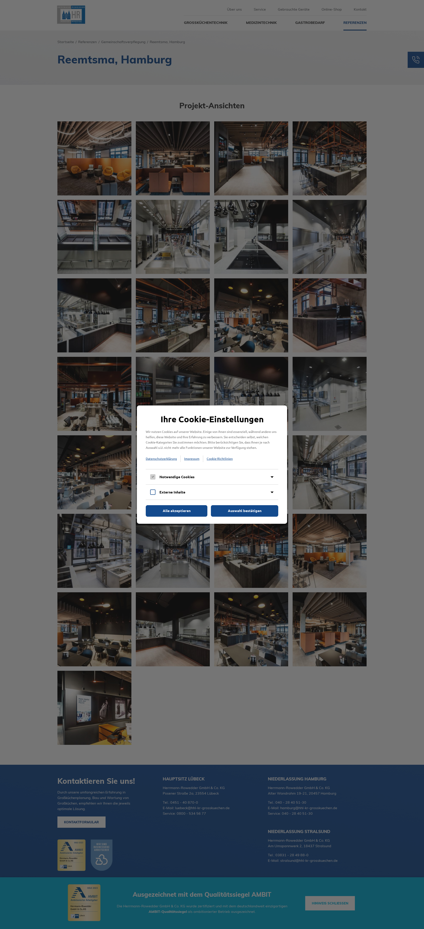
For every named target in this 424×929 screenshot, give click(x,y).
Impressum (191, 459)
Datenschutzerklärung (161, 459)
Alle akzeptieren (177, 510)
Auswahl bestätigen (244, 510)
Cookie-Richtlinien (220, 459)
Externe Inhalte (172, 492)
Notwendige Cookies (177, 476)
